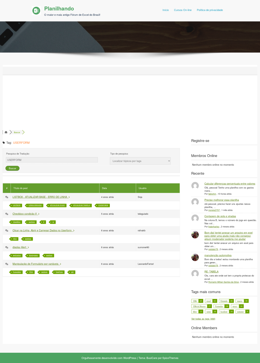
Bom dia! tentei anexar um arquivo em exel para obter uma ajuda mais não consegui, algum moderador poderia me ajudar (228, 236)
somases (240, 311)
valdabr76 (213, 249)
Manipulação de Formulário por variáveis (36, 263)
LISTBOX (16, 205)
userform (32, 222)
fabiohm (212, 193)
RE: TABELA (211, 271)
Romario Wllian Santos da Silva (223, 281)
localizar (224, 311)
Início (166, 10)
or (53, 222)
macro (239, 300)
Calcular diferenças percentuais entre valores (229, 183)
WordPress (129, 358)
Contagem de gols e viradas (220, 216)
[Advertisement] (130, 102)
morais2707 (214, 209)
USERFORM (103, 205)
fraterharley (213, 226)
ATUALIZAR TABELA (81, 205)
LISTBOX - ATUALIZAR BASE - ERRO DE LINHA (40, 197)
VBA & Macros (199, 306)
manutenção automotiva (218, 255)
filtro (195, 311)
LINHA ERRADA (35, 205)
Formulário (17, 272)
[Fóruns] (6, 132)
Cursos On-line (183, 10)
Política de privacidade (210, 10)
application (17, 255)
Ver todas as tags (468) (203, 318)
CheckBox (16, 222)
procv (235, 306)
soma (209, 311)
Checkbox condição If (25, 213)
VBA (15, 239)
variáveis (44, 272)
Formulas (219, 306)
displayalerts (33, 255)
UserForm (59, 272)
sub (72, 272)
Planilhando (59, 8)
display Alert (20, 247)
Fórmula (224, 300)
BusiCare (151, 358)
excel (209, 300)
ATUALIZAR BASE (57, 205)
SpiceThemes (170, 358)
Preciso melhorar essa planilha (221, 200)
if (43, 222)
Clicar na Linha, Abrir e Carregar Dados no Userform (43, 230)
